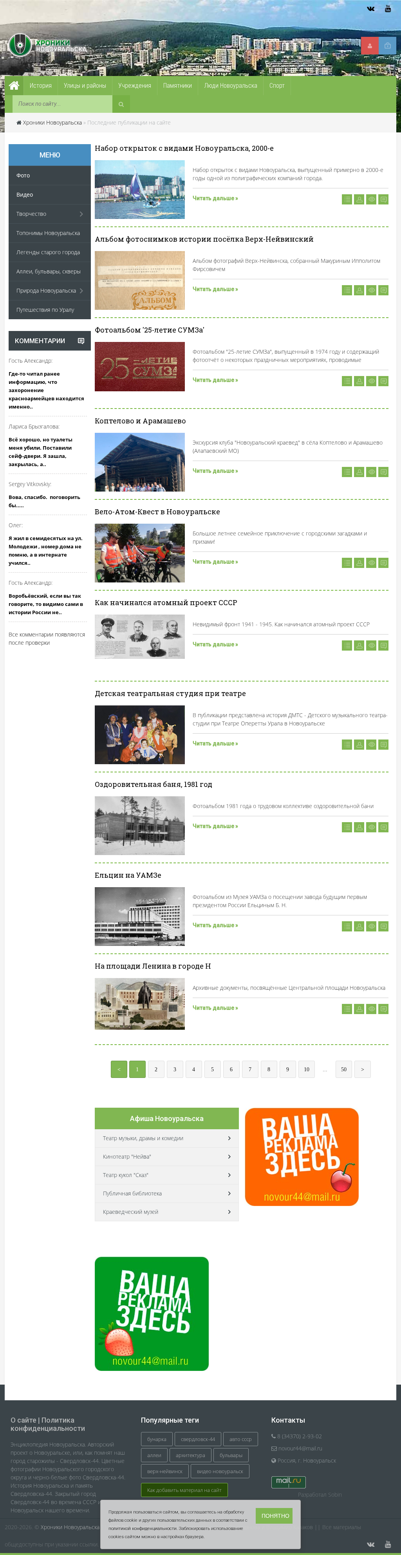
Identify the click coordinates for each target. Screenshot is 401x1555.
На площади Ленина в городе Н (153, 966)
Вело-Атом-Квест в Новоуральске (157, 511)
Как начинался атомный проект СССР (166, 602)
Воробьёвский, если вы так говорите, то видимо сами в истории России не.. (46, 604)
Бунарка (156, 1439)
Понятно (275, 1516)
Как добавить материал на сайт (184, 1490)
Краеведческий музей (130, 1211)
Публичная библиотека (132, 1193)
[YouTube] (387, 8)
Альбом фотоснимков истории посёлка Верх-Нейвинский (204, 239)
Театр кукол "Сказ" (125, 1175)
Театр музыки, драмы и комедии (143, 1138)
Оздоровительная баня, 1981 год (153, 784)
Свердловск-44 (198, 1439)
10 (306, 1069)
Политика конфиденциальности (48, 1424)
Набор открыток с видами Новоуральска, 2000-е (184, 148)
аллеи (154, 1455)
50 (344, 1069)
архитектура (190, 1455)
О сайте (23, 1420)
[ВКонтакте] (370, 8)
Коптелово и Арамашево (140, 420)
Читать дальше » (215, 198)
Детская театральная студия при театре (170, 693)
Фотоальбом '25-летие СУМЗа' (149, 330)
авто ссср (240, 1439)
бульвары (231, 1455)
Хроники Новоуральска (52, 122)
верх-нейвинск (164, 1471)
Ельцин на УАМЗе (128, 875)
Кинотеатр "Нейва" (127, 1156)
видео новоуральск (220, 1471)
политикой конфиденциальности (142, 1528)
